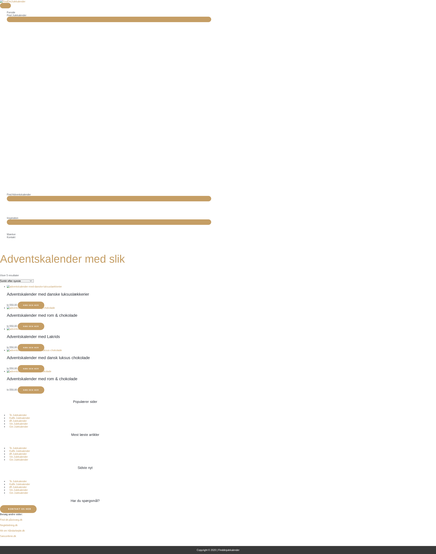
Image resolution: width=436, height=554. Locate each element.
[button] (85, 409)
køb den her (31, 305)
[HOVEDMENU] (5, 5)
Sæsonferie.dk (8, 536)
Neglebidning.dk (9, 525)
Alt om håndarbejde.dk (12, 530)
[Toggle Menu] (109, 19)
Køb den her (31, 348)
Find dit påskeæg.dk (11, 519)
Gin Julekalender (18, 426)
